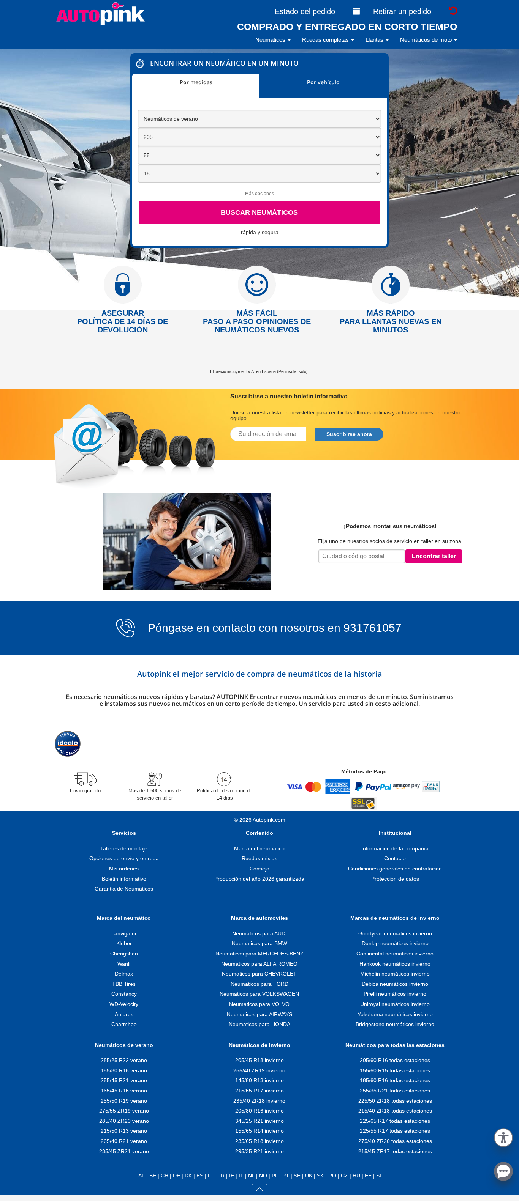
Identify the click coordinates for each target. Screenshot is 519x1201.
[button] (503, 1136)
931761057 (372, 628)
